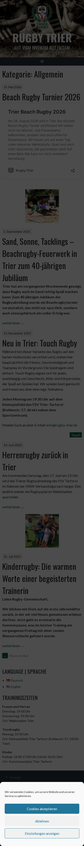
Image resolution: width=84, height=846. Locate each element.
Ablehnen (42, 821)
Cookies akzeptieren (42, 809)
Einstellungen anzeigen (42, 833)
